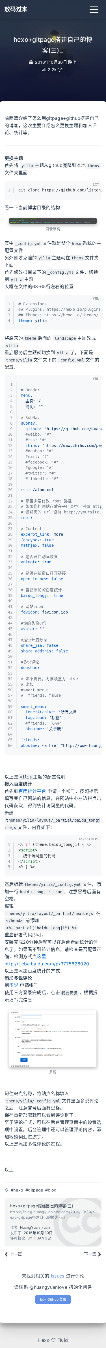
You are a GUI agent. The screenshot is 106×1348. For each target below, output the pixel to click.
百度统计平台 (32, 791)
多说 (13, 985)
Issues (57, 1276)
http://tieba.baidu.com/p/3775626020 (47, 964)
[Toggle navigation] (93, 9)
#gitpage (34, 1190)
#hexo (17, 1190)
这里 (41, 956)
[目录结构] (53, 221)
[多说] (53, 1038)
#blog (51, 1190)
